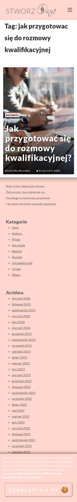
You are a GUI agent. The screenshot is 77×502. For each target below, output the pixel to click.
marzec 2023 (21, 363)
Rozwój (17, 257)
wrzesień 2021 (22, 446)
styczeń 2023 (21, 375)
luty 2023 (18, 369)
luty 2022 (18, 422)
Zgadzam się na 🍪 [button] (38, 489)
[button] (69, 10)
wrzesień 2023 (22, 345)
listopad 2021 (21, 434)
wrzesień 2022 (22, 398)
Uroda (16, 269)
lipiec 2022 (19, 404)
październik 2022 (23, 393)
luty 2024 (18, 322)
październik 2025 (23, 310)
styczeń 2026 (21, 298)
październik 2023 (23, 339)
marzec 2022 (21, 416)
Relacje (17, 251)
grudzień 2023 (22, 334)
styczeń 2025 (21, 316)
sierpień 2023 (21, 351)
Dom (15, 227)
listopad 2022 (21, 387)
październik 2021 (23, 440)
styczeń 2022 (21, 428)
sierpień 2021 (21, 452)
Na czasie (18, 245)
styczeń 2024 (21, 328)
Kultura (17, 233)
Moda (16, 239)
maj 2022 (18, 410)
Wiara (16, 275)
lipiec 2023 (19, 357)
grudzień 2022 (22, 381)
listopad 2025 (21, 304)
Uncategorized (22, 263)
